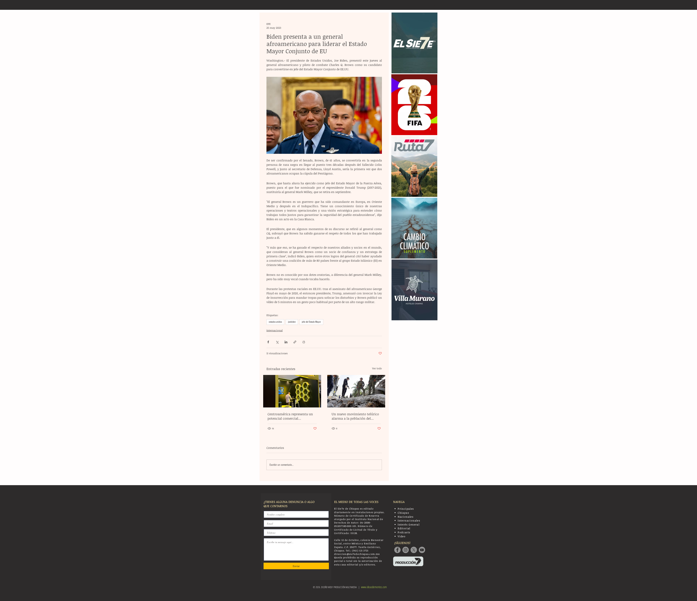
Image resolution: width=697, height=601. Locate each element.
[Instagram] (405, 550)
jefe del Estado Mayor (311, 321)
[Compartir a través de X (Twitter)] (277, 342)
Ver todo (377, 368)
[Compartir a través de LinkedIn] (286, 342)
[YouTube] (422, 550)
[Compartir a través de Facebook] (268, 342)
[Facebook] (397, 550)
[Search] (433, 5)
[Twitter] (414, 550)
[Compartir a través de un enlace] (295, 342)
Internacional (274, 330)
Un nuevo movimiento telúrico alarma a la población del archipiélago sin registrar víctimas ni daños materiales (355, 416)
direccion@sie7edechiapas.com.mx (357, 554)
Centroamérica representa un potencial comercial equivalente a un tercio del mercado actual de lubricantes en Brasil (291, 416)
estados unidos (275, 321)
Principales (406, 508)
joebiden (292, 321)
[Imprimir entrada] (303, 342)
